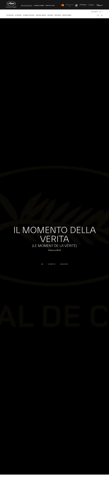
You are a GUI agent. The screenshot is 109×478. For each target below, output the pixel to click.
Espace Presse (66, 15)
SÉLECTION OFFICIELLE (26, 5)
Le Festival (18, 15)
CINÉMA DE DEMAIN (39, 5)
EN (102, 11)
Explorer (50, 15)
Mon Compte (95, 11)
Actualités (9, 15)
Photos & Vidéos (41, 15)
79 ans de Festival (28, 15)
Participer (57, 15)
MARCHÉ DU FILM (50, 5)
